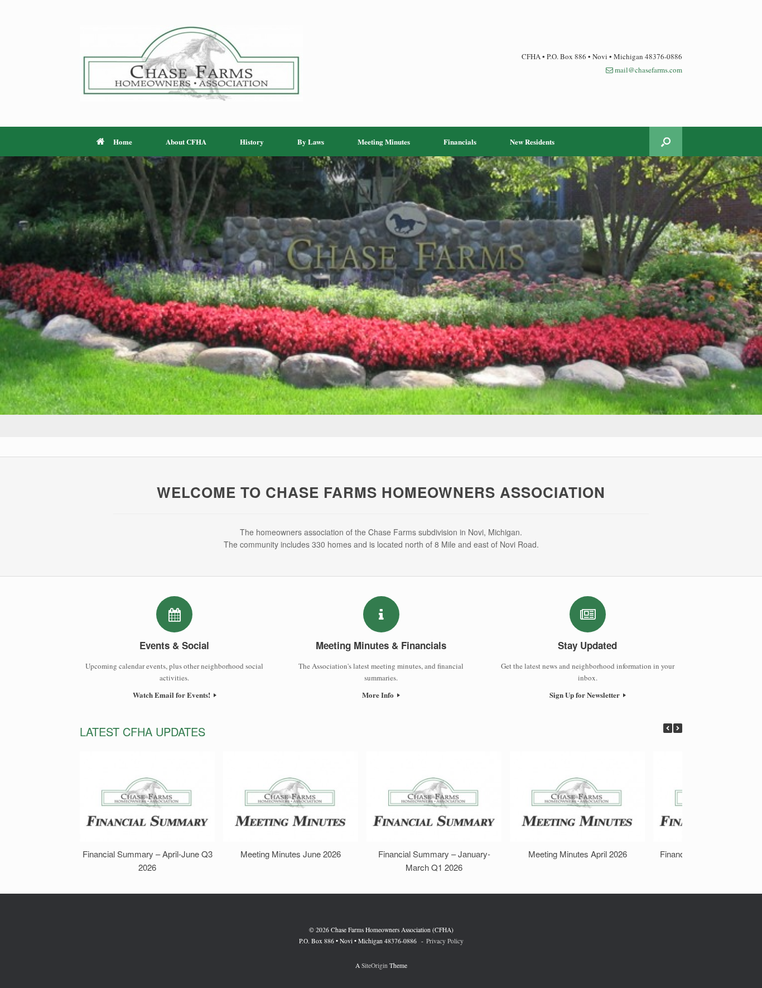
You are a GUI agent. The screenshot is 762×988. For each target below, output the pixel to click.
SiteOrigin (374, 965)
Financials (459, 141)
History (252, 141)
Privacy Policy (445, 941)
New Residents (532, 141)
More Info (379, 694)
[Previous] (667, 728)
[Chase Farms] (191, 63)
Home (122, 141)
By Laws (310, 141)
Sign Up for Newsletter (585, 694)
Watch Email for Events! (172, 694)
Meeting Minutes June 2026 (290, 854)
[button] (665, 141)
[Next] (677, 728)
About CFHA (186, 141)
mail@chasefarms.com (648, 70)
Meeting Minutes (384, 141)
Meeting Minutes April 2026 (577, 854)
